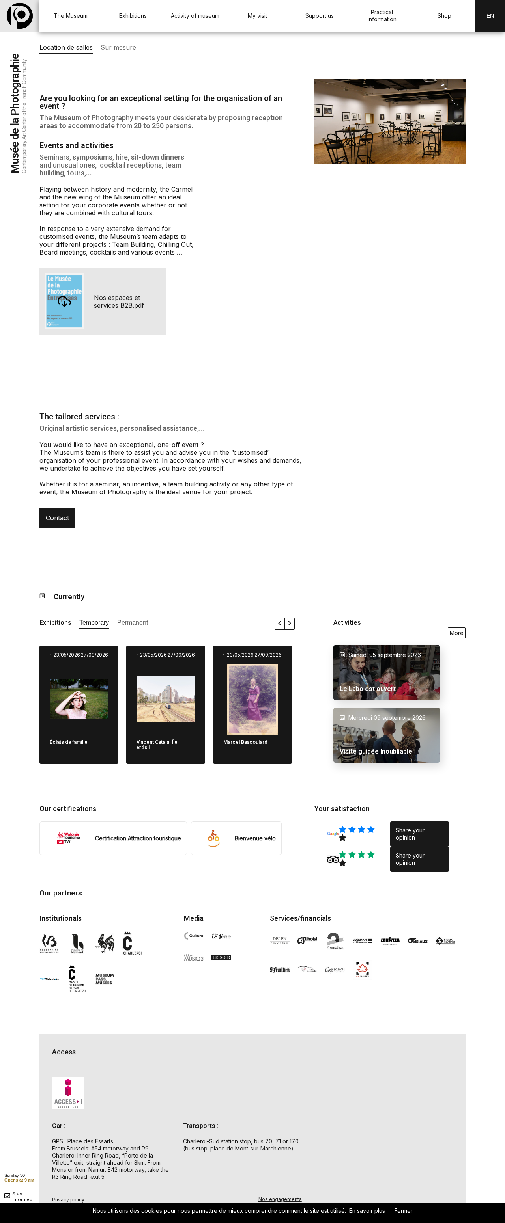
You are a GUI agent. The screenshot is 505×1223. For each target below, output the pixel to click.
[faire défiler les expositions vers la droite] (289, 623)
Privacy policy (68, 1200)
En (490, 16)
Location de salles (66, 47)
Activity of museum (195, 15)
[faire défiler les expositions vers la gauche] (280, 623)
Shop (444, 15)
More (457, 632)
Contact (57, 518)
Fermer (404, 1210)
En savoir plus (367, 1210)
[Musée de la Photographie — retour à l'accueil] (19, 16)
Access (64, 1052)
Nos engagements (280, 1199)
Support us (319, 15)
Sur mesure (118, 47)
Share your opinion (410, 834)
